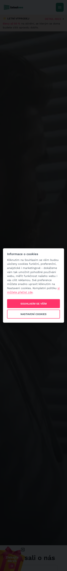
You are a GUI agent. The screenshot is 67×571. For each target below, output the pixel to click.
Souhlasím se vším (33, 303)
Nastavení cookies (33, 314)
